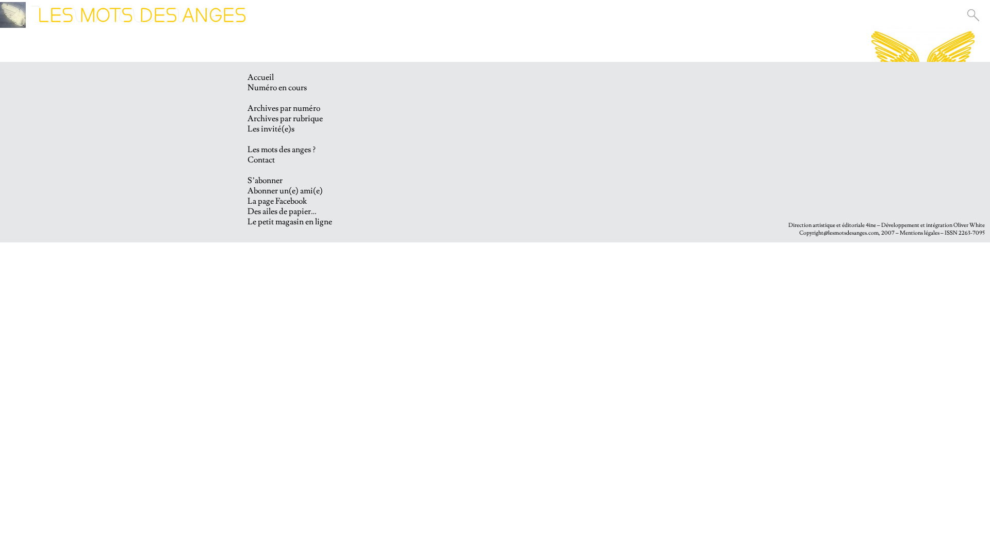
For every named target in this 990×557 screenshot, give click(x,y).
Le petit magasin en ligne (290, 222)
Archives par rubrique (285, 118)
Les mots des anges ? (282, 149)
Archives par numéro (284, 108)
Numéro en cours (277, 88)
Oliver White (969, 225)
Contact (261, 160)
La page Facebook (277, 201)
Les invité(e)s (271, 129)
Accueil (261, 77)
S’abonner (265, 180)
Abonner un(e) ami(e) (285, 191)
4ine (871, 225)
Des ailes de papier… (282, 211)
